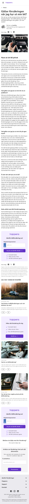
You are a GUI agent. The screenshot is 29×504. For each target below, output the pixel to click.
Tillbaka (5, 7)
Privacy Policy (11, 497)
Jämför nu (13, 336)
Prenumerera (14, 469)
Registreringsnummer (10, 242)
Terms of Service (18, 497)
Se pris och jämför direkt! (13, 250)
